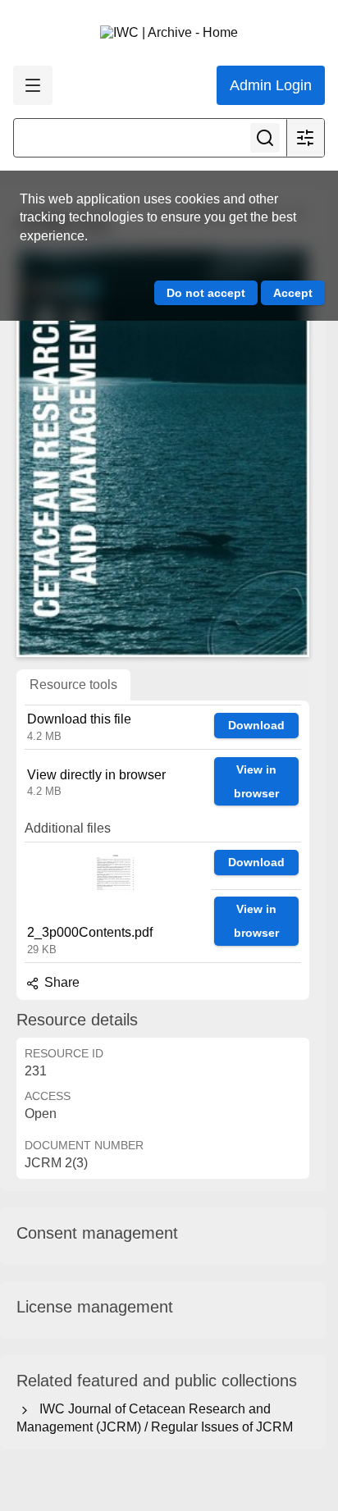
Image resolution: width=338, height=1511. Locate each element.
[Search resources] (265, 138)
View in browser (256, 781)
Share (60, 982)
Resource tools (73, 685)
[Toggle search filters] (305, 138)
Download (256, 725)
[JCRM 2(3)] (162, 452)
